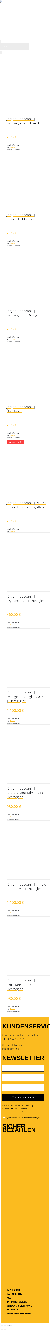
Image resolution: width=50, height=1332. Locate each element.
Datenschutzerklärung (12, 1111)
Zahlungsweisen (17, 1301)
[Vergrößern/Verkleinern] (2, 1325)
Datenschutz (14, 1293)
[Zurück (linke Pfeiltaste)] (2, 1329)
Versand (12, 147)
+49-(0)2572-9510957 (13, 1039)
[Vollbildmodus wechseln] (5, 1325)
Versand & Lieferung (19, 1305)
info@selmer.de (10, 1048)
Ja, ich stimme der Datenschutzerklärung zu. (23, 1118)
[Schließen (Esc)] (10, 1325)
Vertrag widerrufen (19, 1313)
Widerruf (12, 1309)
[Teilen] (8, 1325)
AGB (9, 1297)
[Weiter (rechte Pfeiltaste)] (5, 1329)
